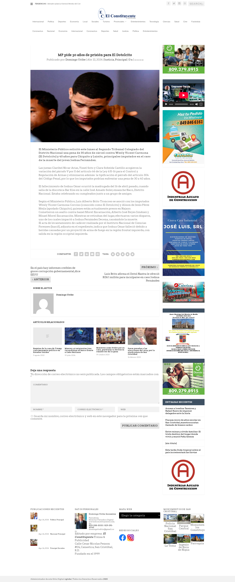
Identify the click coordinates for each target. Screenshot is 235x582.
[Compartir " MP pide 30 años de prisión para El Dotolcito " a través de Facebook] (76, 254)
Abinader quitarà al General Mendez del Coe (64, 4)
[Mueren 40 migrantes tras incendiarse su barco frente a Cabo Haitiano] (79, 336)
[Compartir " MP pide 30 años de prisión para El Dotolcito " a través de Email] (92, 254)
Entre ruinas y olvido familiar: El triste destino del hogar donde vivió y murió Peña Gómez (183, 434)
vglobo (67, 579)
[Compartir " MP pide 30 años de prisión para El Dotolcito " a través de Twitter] (81, 254)
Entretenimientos (138, 21)
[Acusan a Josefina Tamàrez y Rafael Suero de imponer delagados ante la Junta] (33, 515)
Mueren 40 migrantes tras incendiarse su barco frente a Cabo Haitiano (79, 350)
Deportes (62, 21)
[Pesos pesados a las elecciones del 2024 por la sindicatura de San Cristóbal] (142, 336)
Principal (121, 59)
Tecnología (154, 21)
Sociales (95, 21)
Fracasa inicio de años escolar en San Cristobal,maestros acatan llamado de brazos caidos (183, 422)
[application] (184, 95)
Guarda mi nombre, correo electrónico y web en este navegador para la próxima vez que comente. (89, 417)
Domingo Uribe (75, 59)
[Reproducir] (166, 104)
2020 (105, 579)
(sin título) (171, 443)
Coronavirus (38, 31)
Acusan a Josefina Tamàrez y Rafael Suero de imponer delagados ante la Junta (180, 410)
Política (51, 21)
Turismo (106, 21)
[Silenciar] (196, 104)
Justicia (125, 31)
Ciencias (166, 21)
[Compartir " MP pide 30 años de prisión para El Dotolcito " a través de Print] (97, 254)
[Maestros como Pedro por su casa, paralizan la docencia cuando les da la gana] (110, 335)
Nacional (51, 31)
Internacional (38, 21)
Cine (185, 21)
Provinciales (119, 21)
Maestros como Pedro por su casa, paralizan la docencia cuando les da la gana (110, 349)
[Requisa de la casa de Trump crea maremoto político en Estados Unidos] (47, 336)
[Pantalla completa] (201, 104)
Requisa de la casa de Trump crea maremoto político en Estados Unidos (47, 350)
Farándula (195, 21)
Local (85, 21)
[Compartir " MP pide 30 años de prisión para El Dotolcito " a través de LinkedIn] (86, 254)
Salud (176, 21)
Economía (74, 21)
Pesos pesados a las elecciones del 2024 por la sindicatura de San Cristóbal (141, 351)
